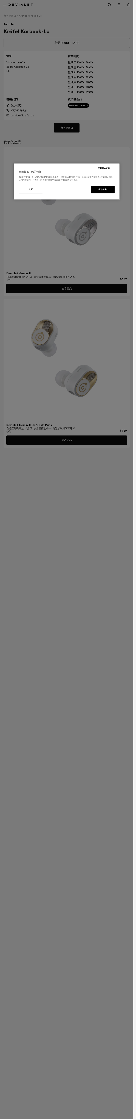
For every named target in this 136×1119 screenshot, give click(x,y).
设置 (31, 189)
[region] (67, 181)
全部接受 (102, 189)
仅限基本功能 (104, 168)
